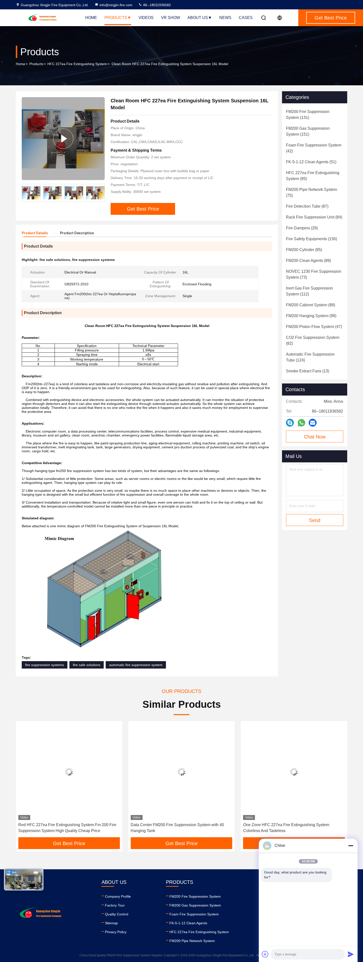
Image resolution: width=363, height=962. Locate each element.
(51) (311, 162)
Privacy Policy (115, 932)
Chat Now (314, 436)
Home (91, 18)
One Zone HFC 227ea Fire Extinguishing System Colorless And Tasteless (286, 828)
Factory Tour (115, 905)
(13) (307, 371)
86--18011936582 (156, 5)
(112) (309, 291)
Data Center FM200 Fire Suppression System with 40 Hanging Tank (177, 828)
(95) (312, 176)
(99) (311, 316)
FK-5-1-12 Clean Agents (188, 923)
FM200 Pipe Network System (192, 941)
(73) (313, 274)
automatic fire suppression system (135, 665)
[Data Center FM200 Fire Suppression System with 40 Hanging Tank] (181, 772)
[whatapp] (301, 423)
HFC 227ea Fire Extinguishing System (77, 64)
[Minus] (351, 846)
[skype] (290, 422)
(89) (308, 260)
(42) (313, 148)
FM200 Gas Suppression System (195, 905)
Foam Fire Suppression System (194, 914)
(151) (308, 131)
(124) (310, 357)
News (225, 18)
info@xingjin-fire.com (116, 5)
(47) (314, 327)
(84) (314, 217)
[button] (25, 781)
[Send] (351, 954)
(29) (302, 228)
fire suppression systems (44, 665)
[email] (312, 422)
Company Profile (118, 896)
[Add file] (265, 954)
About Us (197, 18)
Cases (246, 18)
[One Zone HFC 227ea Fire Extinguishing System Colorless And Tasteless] (294, 772)
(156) (311, 239)
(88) (310, 305)
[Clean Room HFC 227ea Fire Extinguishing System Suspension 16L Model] (63, 138)
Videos (146, 18)
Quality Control (116, 914)
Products (115, 18)
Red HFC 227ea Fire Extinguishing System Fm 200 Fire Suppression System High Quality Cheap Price (67, 828)
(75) (311, 192)
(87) (307, 206)
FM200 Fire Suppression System (195, 896)
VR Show (170, 18)
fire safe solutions (86, 665)
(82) (312, 340)
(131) (307, 114)
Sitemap (111, 923)
